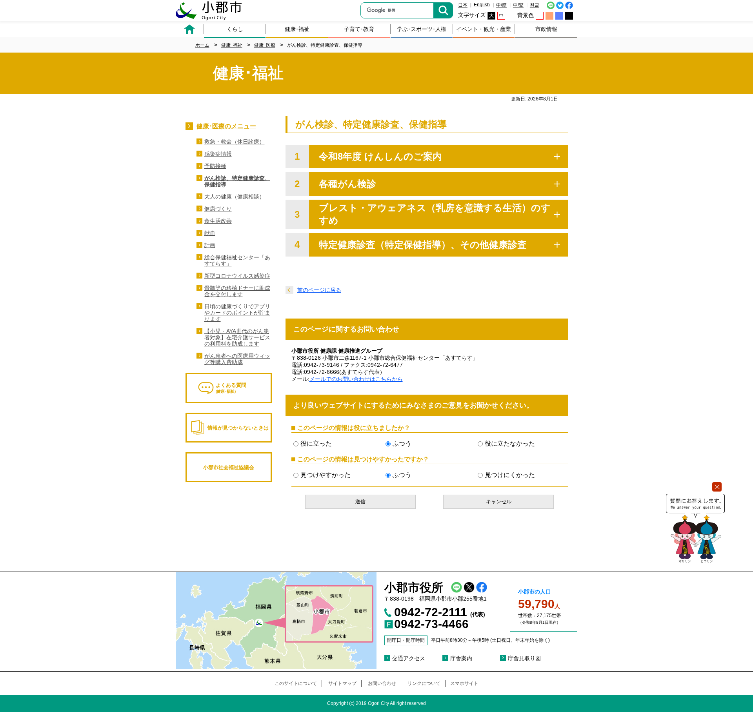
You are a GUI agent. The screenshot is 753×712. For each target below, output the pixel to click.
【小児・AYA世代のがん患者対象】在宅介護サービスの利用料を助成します (237, 337)
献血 (209, 233)
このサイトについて (296, 683)
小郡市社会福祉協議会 (228, 467)
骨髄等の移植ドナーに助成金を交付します (237, 291)
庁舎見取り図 (524, 658)
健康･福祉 (297, 29)
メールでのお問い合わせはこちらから (356, 379)
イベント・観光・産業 (483, 29)
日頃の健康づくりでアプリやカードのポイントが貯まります (237, 312)
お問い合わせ (382, 683)
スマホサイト (464, 683)
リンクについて (423, 683)
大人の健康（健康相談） (234, 196)
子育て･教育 (359, 29)
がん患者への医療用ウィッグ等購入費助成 (237, 359)
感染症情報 (218, 154)
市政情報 (546, 29)
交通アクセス (408, 658)
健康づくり (218, 209)
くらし (235, 29)
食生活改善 (218, 221)
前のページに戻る (319, 290)
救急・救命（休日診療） (234, 141)
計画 (209, 245)
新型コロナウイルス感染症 (237, 276)
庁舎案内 (461, 658)
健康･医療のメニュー (226, 126)
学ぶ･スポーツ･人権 (421, 29)
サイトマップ (342, 683)
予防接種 (215, 166)
